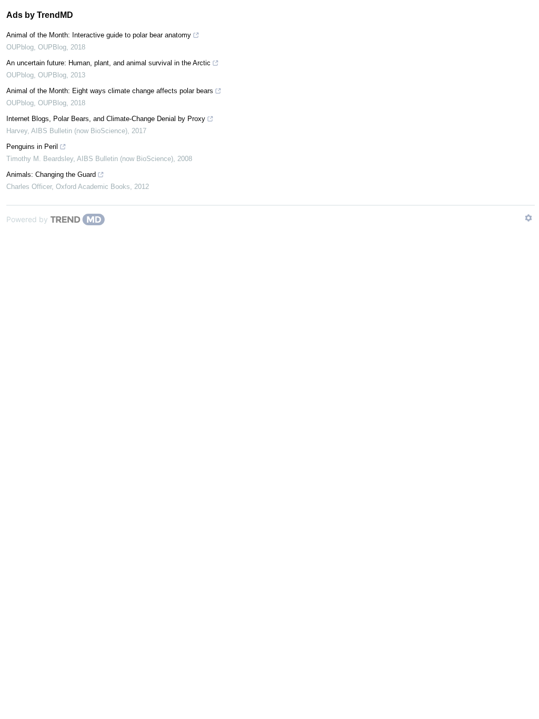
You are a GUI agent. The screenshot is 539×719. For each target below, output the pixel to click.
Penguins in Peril (32, 147)
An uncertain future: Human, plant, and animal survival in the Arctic (108, 63)
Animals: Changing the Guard (51, 174)
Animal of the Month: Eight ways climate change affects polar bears (109, 91)
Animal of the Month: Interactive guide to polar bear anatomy (98, 35)
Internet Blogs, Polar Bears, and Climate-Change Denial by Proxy (105, 119)
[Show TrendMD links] (528, 218)
